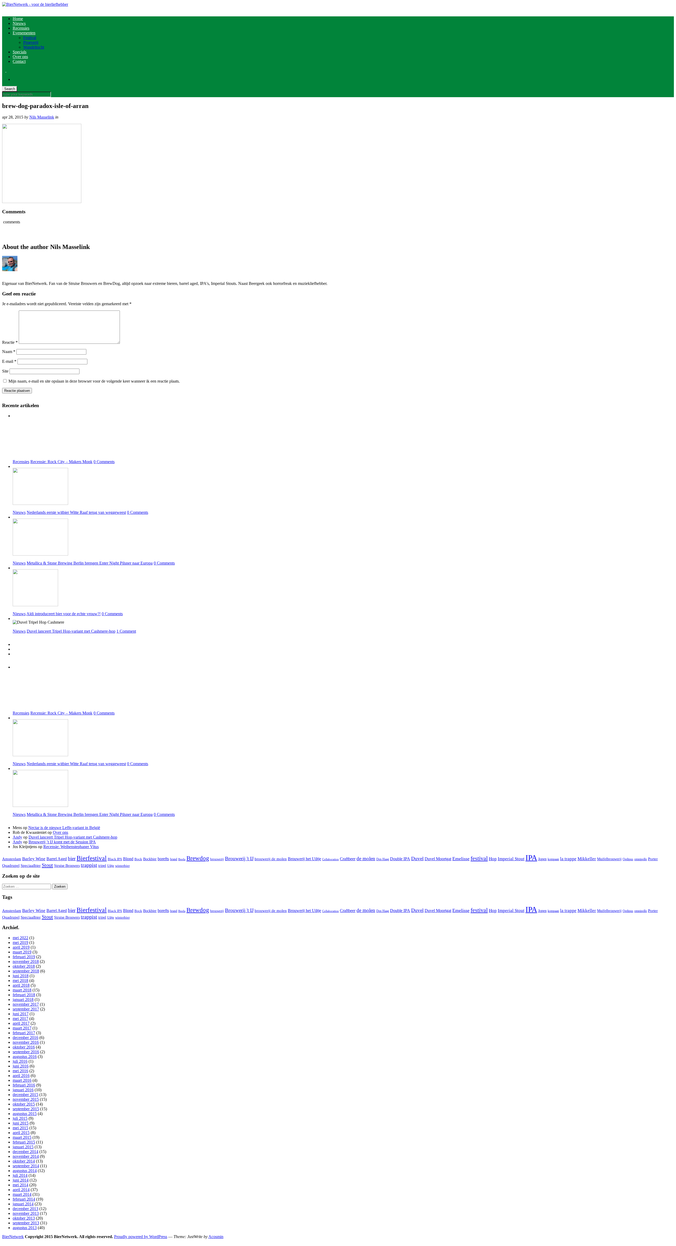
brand (173, 859)
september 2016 (26, 1052)
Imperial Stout (511, 858)
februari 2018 (24, 995)
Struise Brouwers (67, 865)
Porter (653, 859)
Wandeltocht (33, 47)
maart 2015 (22, 1137)
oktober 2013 (24, 1218)
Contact (19, 61)
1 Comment (126, 631)
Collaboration (330, 859)
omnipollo (640, 859)
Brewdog (197, 858)
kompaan (553, 859)
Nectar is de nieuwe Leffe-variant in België (64, 827)
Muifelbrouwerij (609, 859)
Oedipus (628, 859)
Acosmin (215, 1236)
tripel (102, 865)
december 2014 (25, 1151)
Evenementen (24, 33)
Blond (128, 859)
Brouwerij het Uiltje (304, 859)
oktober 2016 (24, 1047)
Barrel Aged (56, 859)
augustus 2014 (25, 1170)
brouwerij (217, 859)
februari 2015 (24, 1142)
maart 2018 (22, 990)
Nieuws (19, 23)
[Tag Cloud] (14, 654)
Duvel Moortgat (438, 859)
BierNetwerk (13, 1236)
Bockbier (150, 859)
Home (18, 18)
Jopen (542, 859)
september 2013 (26, 1223)
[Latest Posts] (14, 644)
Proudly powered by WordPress (140, 1236)
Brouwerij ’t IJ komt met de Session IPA (62, 842)
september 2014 (26, 1166)
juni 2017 (21, 1014)
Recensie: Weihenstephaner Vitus (71, 846)
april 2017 (21, 1023)
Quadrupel (11, 865)
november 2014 (26, 1156)
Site (5, 371)
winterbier (122, 866)
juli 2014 (20, 1175)
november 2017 (26, 1004)
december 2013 (25, 1208)
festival (479, 858)
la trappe (568, 858)
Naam (8, 351)
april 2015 (21, 1132)
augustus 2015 (25, 1113)
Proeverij (30, 42)
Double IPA (400, 859)
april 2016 (21, 1075)
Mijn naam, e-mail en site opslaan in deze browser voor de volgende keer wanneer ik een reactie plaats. (94, 381)
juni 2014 (21, 1180)
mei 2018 (20, 980)
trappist (89, 865)
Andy (17, 837)
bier (72, 858)
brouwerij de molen (271, 859)
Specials (19, 52)
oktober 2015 (24, 1104)
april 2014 (21, 1189)
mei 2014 (20, 1185)
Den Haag (382, 859)
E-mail (9, 361)
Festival (29, 37)
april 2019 (21, 947)
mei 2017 (20, 1018)
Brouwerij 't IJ (239, 858)
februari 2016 (24, 1085)
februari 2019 (24, 957)
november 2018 (26, 961)
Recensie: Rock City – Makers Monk (61, 461)
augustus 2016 (25, 1056)
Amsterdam (11, 859)
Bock (138, 859)
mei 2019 (20, 942)
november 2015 (26, 1099)
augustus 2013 (25, 1227)
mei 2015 (20, 1128)
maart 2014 (22, 1194)
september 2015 (26, 1109)
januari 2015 (23, 1147)
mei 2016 (20, 1071)
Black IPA (115, 859)
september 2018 (26, 971)
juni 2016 (21, 1066)
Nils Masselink (41, 117)
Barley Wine (33, 858)
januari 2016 (23, 1090)
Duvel (417, 858)
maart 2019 (22, 952)
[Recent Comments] (14, 649)
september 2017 (26, 1009)
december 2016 (25, 1037)
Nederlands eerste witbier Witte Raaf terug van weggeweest (76, 512)
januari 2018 (23, 999)
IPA (531, 857)
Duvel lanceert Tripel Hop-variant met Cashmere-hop (71, 631)
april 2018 (21, 985)
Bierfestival (92, 858)
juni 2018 (21, 976)
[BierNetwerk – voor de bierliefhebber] (35, 4)
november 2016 (26, 1042)
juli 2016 (20, 1061)
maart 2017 (22, 1028)
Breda (181, 859)
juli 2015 (20, 1118)
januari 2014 (23, 1204)
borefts (163, 859)
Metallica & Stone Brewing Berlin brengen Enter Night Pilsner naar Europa (90, 563)
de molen (365, 858)
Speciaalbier (31, 865)
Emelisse (461, 858)
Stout (47, 865)
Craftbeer (347, 859)
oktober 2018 (24, 966)
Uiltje (110, 866)
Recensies (21, 28)
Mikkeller (587, 858)
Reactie (10, 342)
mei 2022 (20, 937)
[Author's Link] (3, 274)
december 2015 (25, 1094)
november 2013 (26, 1213)
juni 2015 (21, 1123)
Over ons (20, 56)
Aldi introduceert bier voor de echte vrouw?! (63, 614)
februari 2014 (24, 1199)
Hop (493, 858)
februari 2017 (24, 1033)
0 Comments (104, 461)
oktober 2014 (24, 1161)
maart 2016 (22, 1080)
